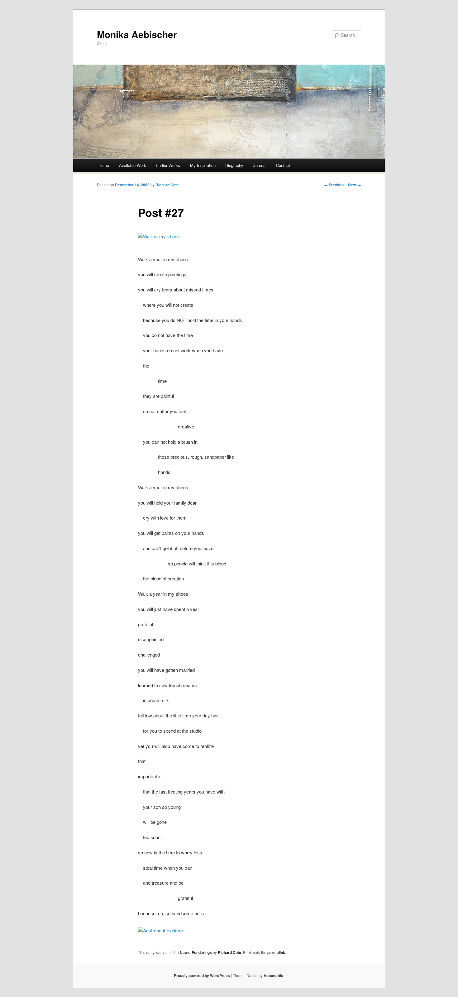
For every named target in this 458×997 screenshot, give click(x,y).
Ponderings (202, 952)
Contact (283, 165)
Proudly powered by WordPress (202, 975)
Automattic (273, 975)
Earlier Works (168, 165)
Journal (259, 165)
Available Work (132, 165)
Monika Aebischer (137, 34)
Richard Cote (167, 185)
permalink (276, 952)
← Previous (334, 185)
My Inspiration (203, 165)
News (185, 952)
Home (103, 165)
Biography (234, 165)
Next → (354, 185)
